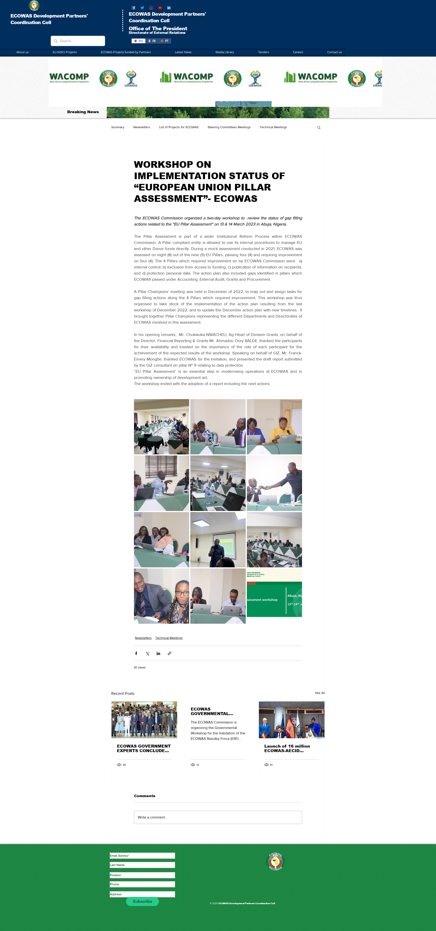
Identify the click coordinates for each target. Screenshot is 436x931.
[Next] (375, 81)
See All (320, 693)
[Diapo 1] (198, 101)
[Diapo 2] (203, 101)
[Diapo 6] (220, 101)
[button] (117, 52)
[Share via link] (169, 653)
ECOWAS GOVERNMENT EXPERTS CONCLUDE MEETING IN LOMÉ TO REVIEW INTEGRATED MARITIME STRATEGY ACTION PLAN (144, 748)
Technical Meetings (273, 127)
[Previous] (56, 81)
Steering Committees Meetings (229, 127)
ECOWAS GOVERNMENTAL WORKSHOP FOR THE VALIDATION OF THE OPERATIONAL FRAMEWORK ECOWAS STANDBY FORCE (216, 711)
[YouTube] (160, 8)
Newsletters (141, 127)
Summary (117, 127)
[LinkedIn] (169, 8)
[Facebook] (133, 8)
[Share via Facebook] (136, 653)
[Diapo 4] (215, 101)
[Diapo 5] (232, 101)
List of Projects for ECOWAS (178, 127)
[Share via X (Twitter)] (147, 653)
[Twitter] (142, 8)
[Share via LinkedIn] (158, 653)
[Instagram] (151, 8)
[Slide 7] (227, 101)
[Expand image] (161, 426)
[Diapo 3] (209, 101)
